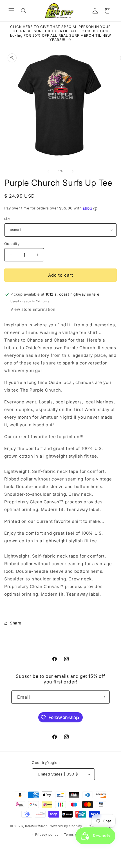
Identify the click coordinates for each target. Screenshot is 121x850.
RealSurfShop (36, 826)
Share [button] (15, 622)
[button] (11, 11)
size (8, 218)
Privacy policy (47, 834)
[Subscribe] (103, 697)
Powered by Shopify (65, 826)
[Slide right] (73, 171)
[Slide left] (48, 171)
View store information (32, 309)
